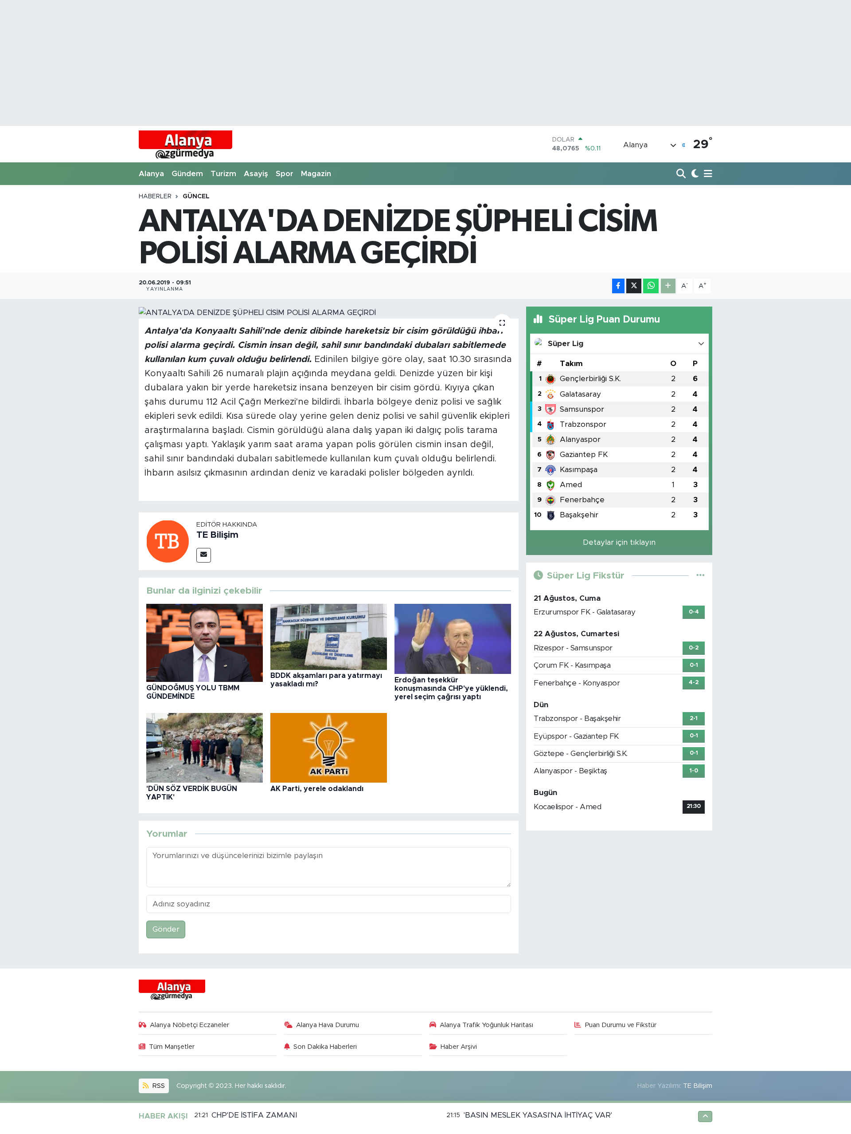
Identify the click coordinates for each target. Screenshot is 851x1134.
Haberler (155, 196)
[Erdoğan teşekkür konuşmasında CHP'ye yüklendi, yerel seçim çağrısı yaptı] (452, 638)
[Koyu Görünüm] (693, 174)
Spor (284, 173)
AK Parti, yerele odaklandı (316, 788)
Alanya (151, 173)
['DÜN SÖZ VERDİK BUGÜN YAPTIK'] (204, 747)
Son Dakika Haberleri (325, 1046)
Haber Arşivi (459, 1046)
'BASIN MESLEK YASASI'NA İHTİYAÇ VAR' (538, 1115)
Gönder (166, 929)
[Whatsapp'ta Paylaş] (651, 286)
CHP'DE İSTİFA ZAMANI (254, 1115)
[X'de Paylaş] (633, 286)
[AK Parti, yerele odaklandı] (328, 747)
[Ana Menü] (706, 174)
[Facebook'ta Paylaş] (618, 286)
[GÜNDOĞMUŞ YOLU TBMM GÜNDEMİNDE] (204, 642)
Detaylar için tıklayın (619, 542)
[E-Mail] (203, 555)
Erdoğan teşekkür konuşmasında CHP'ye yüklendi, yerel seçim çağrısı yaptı (451, 689)
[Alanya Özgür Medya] (185, 144)
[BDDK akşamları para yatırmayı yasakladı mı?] (328, 636)
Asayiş (256, 173)
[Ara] (681, 174)
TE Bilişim (217, 535)
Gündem (187, 173)
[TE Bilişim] (167, 540)
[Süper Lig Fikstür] (700, 575)
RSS (158, 1086)
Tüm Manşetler (172, 1046)
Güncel (196, 196)
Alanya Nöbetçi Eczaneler (189, 1025)
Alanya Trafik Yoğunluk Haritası (486, 1025)
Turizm (223, 173)
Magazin (316, 173)
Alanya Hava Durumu (327, 1025)
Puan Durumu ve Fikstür (620, 1025)
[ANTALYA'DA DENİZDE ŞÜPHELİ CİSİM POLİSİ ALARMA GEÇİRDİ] (329, 312)
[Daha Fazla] (668, 286)
